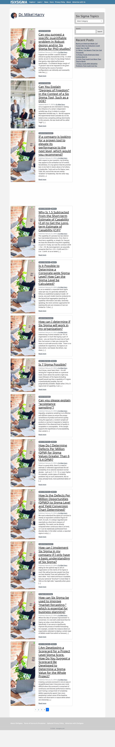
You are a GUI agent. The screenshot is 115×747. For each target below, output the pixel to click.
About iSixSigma (17, 723)
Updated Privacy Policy (55, 723)
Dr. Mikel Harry (31, 14)
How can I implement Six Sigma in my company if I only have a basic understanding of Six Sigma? (54, 554)
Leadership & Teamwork (46, 133)
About (68, 2)
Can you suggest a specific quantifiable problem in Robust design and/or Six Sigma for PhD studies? (55, 41)
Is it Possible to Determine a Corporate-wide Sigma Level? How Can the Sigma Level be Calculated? (54, 275)
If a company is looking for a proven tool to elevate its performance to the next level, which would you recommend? (55, 145)
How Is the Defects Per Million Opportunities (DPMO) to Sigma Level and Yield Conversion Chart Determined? (54, 502)
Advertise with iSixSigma (74, 723)
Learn (39, 2)
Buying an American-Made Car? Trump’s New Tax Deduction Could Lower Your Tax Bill (88, 45)
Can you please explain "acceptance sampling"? (55, 403)
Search (78, 29)
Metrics (54, 208)
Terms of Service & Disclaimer (35, 723)
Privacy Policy (60, 2)
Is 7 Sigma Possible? (52, 364)
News (46, 2)
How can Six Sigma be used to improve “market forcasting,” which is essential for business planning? (54, 605)
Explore (32, 2)
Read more (42, 76)
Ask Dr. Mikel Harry (44, 208)
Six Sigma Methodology (45, 594)
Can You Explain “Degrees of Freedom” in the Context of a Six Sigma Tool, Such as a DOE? (54, 94)
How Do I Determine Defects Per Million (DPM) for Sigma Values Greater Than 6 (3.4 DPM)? (54, 452)
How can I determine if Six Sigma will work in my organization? (54, 325)
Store (52, 2)
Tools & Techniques (44, 31)
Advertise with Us (78, 2)
